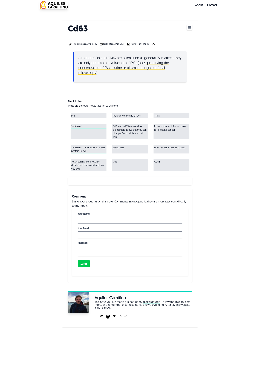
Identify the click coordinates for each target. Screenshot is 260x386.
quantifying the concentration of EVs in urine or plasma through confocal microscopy (123, 67)
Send (83, 263)
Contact (212, 5)
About (199, 5)
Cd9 (115, 161)
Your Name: (84, 213)
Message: (83, 242)
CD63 (112, 58)
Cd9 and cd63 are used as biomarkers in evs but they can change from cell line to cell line (130, 131)
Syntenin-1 (76, 126)
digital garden (151, 302)
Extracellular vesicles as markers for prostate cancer (171, 128)
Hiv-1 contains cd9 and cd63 (169, 147)
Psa (73, 115)
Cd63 (157, 161)
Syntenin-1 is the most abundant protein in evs (88, 149)
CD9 (96, 58)
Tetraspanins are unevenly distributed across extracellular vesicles (87, 165)
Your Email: (83, 228)
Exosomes (118, 147)
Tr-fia (157, 115)
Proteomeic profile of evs (127, 115)
